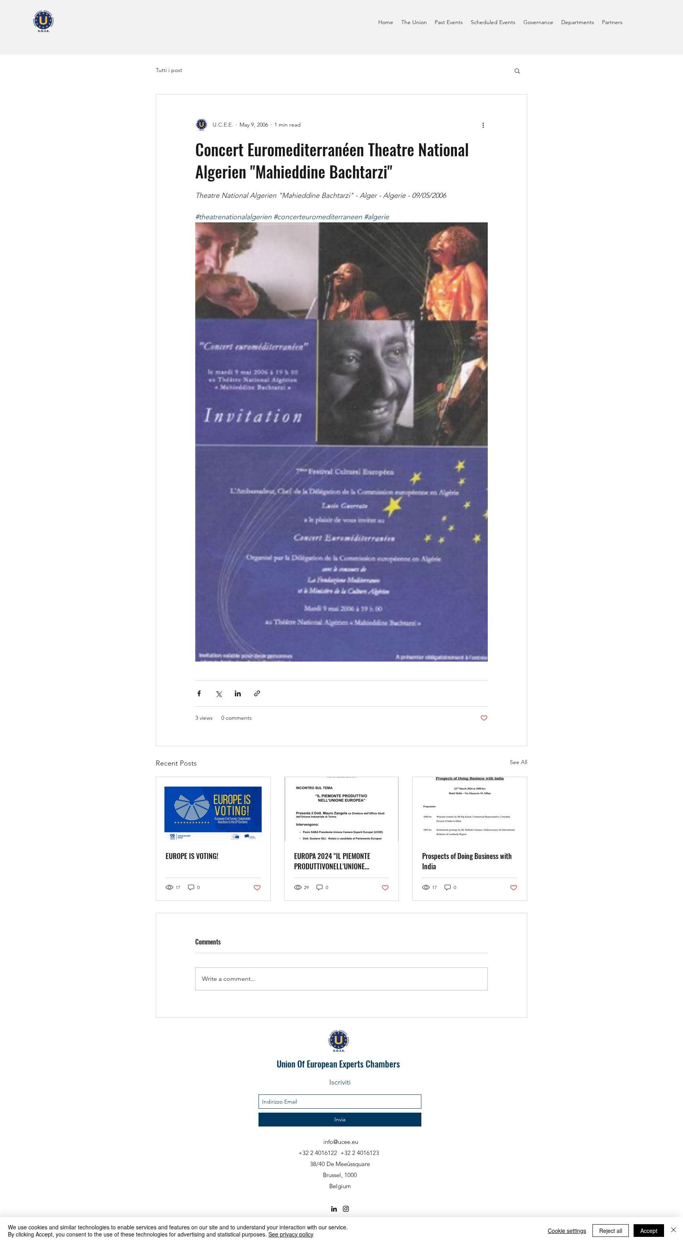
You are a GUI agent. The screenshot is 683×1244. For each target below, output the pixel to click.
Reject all (610, 1231)
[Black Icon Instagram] (346, 1209)
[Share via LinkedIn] (238, 693)
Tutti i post (169, 70)
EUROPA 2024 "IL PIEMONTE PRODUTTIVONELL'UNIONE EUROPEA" (332, 861)
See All (518, 762)
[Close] (673, 1230)
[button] (517, 70)
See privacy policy (290, 1234)
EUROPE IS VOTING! (192, 856)
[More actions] (483, 124)
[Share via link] (257, 693)
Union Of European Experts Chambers (338, 1063)
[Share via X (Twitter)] (218, 693)
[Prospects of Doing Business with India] (470, 809)
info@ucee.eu (340, 1141)
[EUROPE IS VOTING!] (213, 809)
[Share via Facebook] (199, 693)
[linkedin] (334, 1209)
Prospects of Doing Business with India (467, 861)
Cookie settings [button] (567, 1231)
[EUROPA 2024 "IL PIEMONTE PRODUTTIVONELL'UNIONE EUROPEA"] (342, 809)
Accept (648, 1231)
